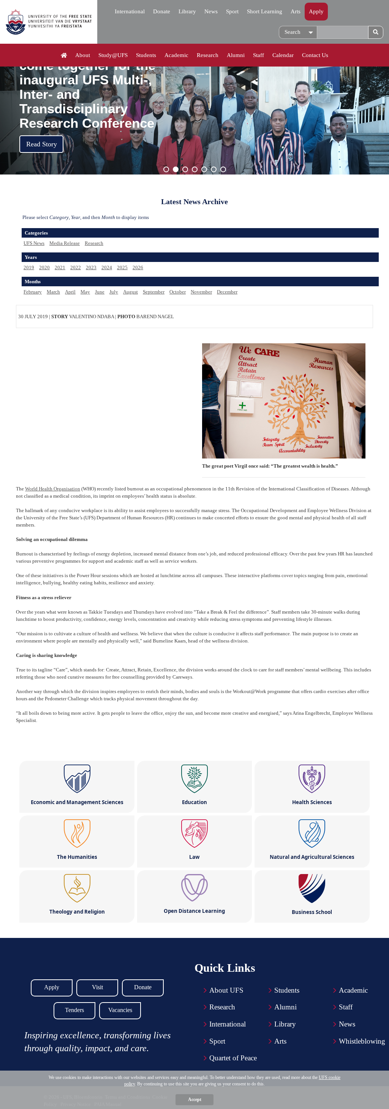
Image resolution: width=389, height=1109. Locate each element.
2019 (29, 267)
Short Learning (264, 11)
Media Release (64, 243)
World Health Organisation (52, 489)
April (70, 292)
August (130, 292)
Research (207, 55)
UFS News (34, 243)
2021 (60, 267)
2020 (44, 267)
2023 (91, 267)
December (227, 292)
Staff (258, 55)
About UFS (226, 990)
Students (146, 55)
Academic (176, 55)
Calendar (283, 55)
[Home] (64, 55)
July (113, 292)
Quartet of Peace (233, 1058)
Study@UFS (113, 55)
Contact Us (315, 55)
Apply (316, 11)
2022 (75, 267)
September (153, 292)
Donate (161, 11)
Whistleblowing (362, 1041)
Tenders (74, 1010)
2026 (138, 267)
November (201, 292)
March (53, 292)
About (82, 55)
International (130, 11)
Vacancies (120, 1010)
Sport (232, 11)
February (33, 292)
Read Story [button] (41, 144)
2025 (122, 267)
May (85, 292)
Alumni (236, 55)
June (99, 292)
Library (187, 11)
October (177, 292)
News (211, 11)
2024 (106, 267)
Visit (97, 987)
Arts (295, 11)
